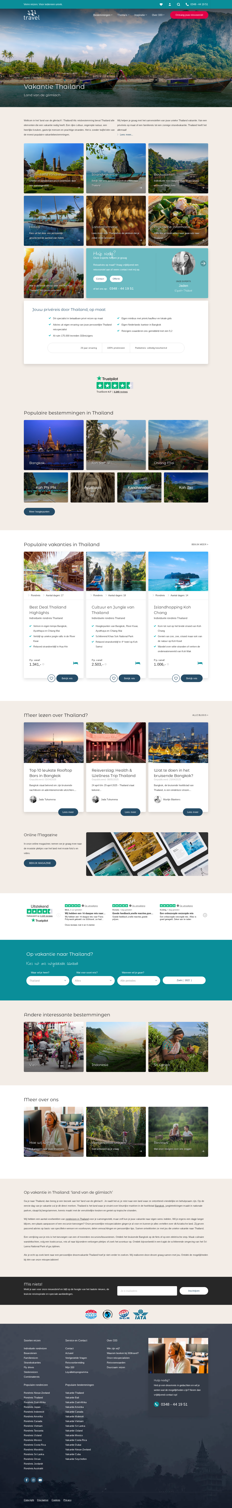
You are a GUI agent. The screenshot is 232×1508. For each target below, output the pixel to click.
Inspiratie (139, 15)
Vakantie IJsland (74, 1430)
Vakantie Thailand (74, 1392)
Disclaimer (42, 1500)
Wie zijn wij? (113, 1348)
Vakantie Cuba (73, 1454)
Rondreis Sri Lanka (34, 1454)
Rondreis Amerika (33, 1416)
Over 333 (157, 15)
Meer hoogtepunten (39, 511)
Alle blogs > (200, 715)
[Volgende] (203, 263)
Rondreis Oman (32, 1459)
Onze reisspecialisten (118, 1358)
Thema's (122, 15)
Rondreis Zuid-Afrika (34, 1402)
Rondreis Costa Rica (35, 1444)
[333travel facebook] (26, 1480)
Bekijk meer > (200, 544)
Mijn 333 (69, 1367)
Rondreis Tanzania (33, 1430)
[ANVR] (91, 1314)
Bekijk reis (67, 678)
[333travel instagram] (33, 1480)
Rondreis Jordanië (33, 1463)
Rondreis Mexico (33, 1440)
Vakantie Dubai (73, 1444)
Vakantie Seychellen (76, 1459)
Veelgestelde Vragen (76, 1358)
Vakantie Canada (74, 1411)
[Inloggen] (170, 4)
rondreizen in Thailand (77, 1219)
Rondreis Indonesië (34, 1411)
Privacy (67, 1500)
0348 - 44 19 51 (122, 288)
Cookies (56, 1500)
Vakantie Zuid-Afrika (75, 1402)
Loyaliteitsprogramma (76, 1372)
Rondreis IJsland (33, 1435)
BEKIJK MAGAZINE (40, 863)
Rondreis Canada (33, 1421)
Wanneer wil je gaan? (133, 972)
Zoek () (184, 980)
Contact (100, 279)
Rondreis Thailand (33, 1397)
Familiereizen (31, 1358)
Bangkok (159, 1205)
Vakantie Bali (72, 1397)
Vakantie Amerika (74, 1407)
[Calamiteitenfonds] (108, 1314)
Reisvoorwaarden (116, 1362)
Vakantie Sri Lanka (75, 1426)
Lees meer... (126, 134)
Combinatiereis (32, 1376)
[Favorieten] (161, 4)
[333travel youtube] (40, 1480)
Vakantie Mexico (74, 1435)
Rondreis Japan (32, 1407)
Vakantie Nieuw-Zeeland (78, 1449)
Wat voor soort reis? (87, 972)
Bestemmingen (101, 15)
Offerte (116, 279)
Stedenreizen (31, 1372)
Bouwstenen (30, 1353)
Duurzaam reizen (116, 1367)
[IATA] (141, 1314)
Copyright (29, 1500)
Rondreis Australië (33, 1468)
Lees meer (68, 812)
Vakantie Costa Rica (76, 1440)
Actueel (69, 1353)
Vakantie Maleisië (74, 1416)
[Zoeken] (178, 4)
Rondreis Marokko (33, 1449)
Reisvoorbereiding (74, 1362)
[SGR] (124, 1314)
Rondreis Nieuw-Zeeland (37, 1392)
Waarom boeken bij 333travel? (123, 1353)
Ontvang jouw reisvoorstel (189, 15)
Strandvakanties (32, 1362)
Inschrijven (193, 1290)
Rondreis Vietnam (33, 1426)
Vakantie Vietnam (74, 1421)
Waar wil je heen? (40, 972)
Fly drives (29, 1367)
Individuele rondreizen (35, 1348)
